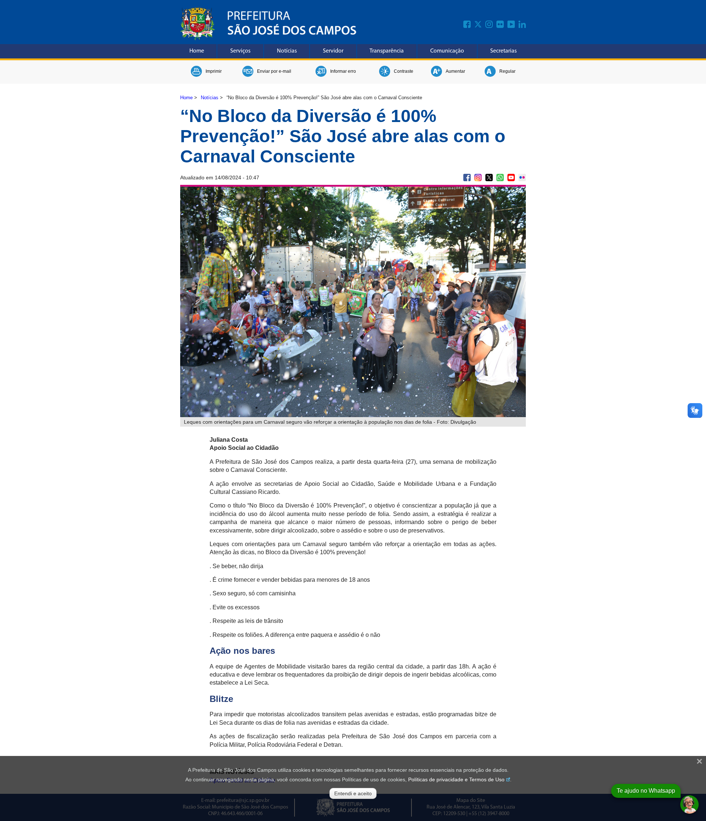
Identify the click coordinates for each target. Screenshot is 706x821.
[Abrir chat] (689, 804)
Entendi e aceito (353, 793)
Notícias (287, 51)
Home (196, 51)
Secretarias (503, 51)
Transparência (387, 51)
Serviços (240, 51)
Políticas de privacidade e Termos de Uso (456, 779)
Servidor (333, 51)
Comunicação (447, 51)
